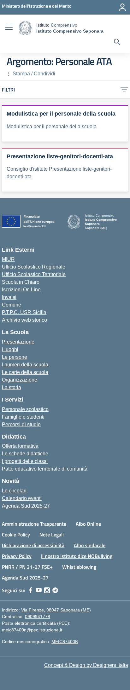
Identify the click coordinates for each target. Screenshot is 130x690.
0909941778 (37, 616)
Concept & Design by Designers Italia (86, 665)
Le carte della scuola (25, 372)
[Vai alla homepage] (25, 28)
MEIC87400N (64, 641)
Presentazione (18, 342)
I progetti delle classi (25, 461)
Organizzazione (19, 380)
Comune (11, 304)
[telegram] (55, 590)
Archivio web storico (24, 320)
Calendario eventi (22, 498)
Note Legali (51, 534)
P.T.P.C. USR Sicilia (24, 312)
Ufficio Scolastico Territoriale (34, 274)
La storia (11, 387)
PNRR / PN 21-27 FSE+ (27, 567)
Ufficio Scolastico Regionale (33, 266)
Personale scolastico (25, 409)
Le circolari (14, 490)
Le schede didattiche (25, 453)
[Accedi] (122, 7)
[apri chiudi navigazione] (9, 28)
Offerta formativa (20, 446)
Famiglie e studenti (23, 417)
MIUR (8, 259)
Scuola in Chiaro (20, 282)
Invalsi (9, 297)
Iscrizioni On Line (21, 289)
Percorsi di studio (21, 424)
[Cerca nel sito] (117, 42)
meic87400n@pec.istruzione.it (32, 629)
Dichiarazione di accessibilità (33, 545)
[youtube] (39, 590)
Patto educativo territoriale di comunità (44, 469)
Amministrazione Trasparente (34, 524)
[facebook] (30, 590)
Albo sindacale (89, 545)
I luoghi (10, 349)
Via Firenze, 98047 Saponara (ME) (56, 609)
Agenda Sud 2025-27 (26, 506)
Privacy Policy (17, 556)
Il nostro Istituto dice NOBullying (76, 556)
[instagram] (47, 590)
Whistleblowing (79, 567)
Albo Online (88, 524)
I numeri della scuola (25, 364)
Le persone (14, 357)
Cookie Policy (16, 534)
